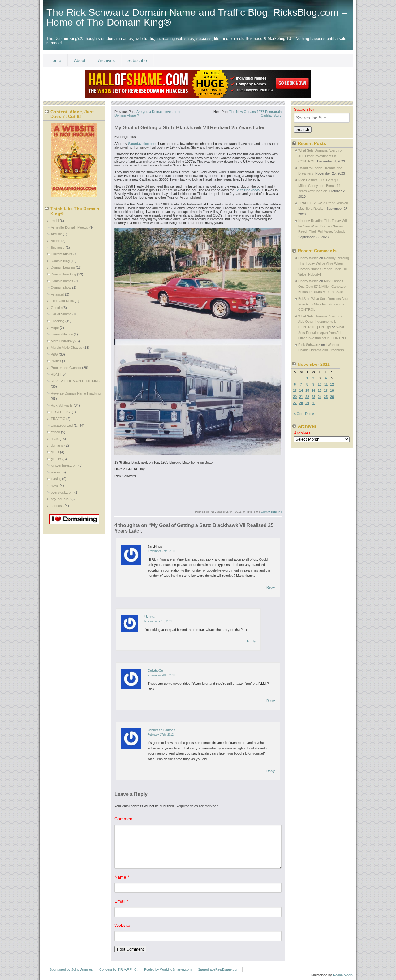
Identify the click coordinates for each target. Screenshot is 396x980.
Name (121, 876)
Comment (124, 818)
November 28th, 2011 (161, 675)
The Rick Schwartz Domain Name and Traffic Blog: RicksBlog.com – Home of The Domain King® (196, 17)
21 (301, 397)
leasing (56, 479)
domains (57, 445)
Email (121, 901)
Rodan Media (343, 975)
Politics (56, 361)
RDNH (56, 374)
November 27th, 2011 (161, 551)
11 (326, 384)
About (79, 60)
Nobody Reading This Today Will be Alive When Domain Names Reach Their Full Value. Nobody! (322, 226)
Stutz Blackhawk (247, 190)
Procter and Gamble (66, 367)
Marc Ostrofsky (63, 341)
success (57, 505)
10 (319, 384)
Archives (106, 60)
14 (301, 390)
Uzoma (149, 617)
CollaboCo (155, 670)
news (55, 485)
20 (295, 397)
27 (295, 403)
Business (58, 247)
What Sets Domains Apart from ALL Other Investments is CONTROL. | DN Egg (321, 321)
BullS (302, 298)
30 (313, 403)
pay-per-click (61, 499)
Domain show (61, 287)
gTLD (55, 452)
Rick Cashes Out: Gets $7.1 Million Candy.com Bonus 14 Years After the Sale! (319, 185)
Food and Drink (62, 301)
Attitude (56, 234)
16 (313, 390)
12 (332, 384)
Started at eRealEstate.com (218, 969)
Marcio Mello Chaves (66, 347)
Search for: (305, 109)
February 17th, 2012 (161, 734)
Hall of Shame (61, 314)
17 (319, 390)
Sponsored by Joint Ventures (71, 969)
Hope (55, 328)
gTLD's (56, 459)
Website (122, 925)
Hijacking (57, 321)
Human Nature (62, 334)
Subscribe (137, 60)
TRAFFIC (58, 419)
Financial (57, 294)
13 (295, 390)
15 (307, 390)
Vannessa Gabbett (161, 730)
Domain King (60, 261)
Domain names (62, 281)
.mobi (55, 220)
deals (55, 439)
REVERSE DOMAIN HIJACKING (75, 381)
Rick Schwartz (62, 405)
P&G (54, 354)
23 (313, 397)
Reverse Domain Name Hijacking (76, 393)
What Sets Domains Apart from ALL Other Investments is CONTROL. (321, 156)
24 (319, 397)
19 (332, 390)
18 (326, 390)
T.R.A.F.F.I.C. (61, 412)
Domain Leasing (63, 267)
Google (56, 307)
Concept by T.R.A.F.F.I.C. (118, 969)
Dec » (309, 414)
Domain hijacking (63, 274)
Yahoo (55, 432)
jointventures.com (64, 465)
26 (332, 397)
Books (55, 241)
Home (55, 60)
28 (301, 403)
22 (307, 397)
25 (326, 397)
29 (307, 403)
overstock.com (62, 492)
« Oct (298, 414)
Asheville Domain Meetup (69, 227)
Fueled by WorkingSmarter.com (168, 969)
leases (56, 472)
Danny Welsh (308, 258)
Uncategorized (62, 425)
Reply (270, 587)
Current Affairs (61, 254)
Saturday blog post (142, 143)
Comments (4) (271, 511)
